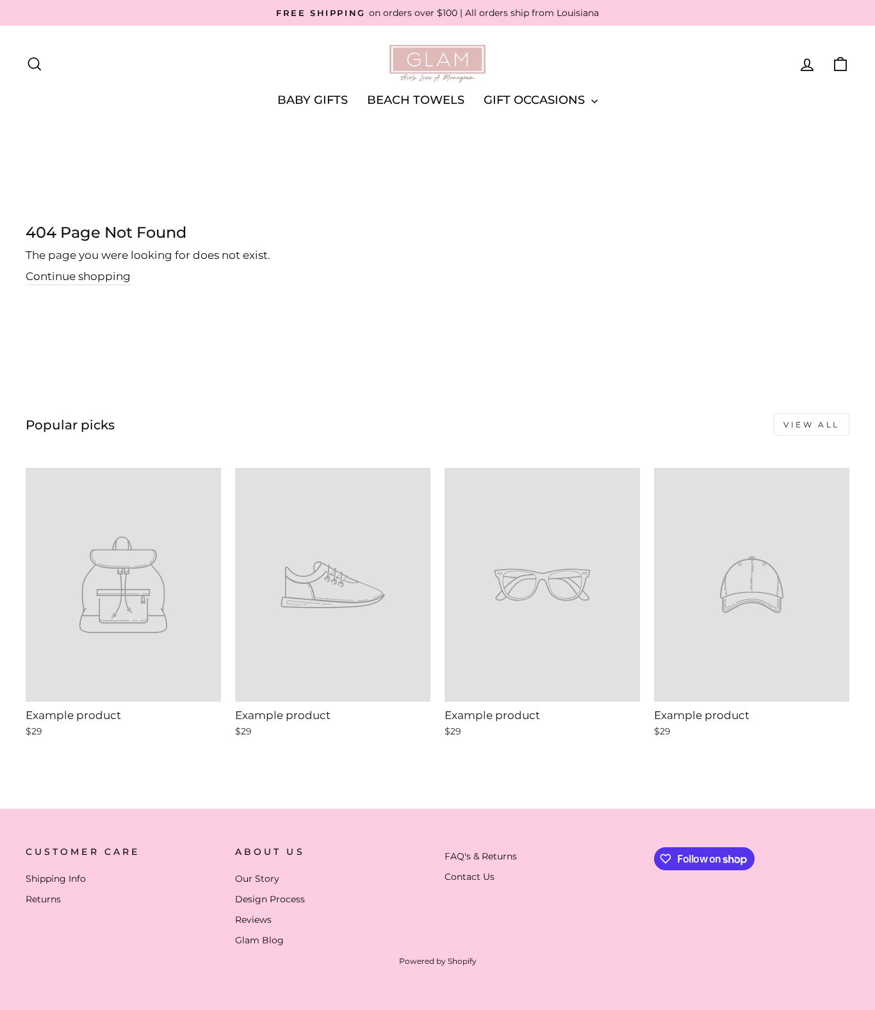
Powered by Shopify (438, 961)
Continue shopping (78, 276)
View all (811, 424)
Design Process (270, 899)
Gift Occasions (536, 100)
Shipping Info (56, 878)
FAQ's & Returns (481, 856)
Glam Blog (259, 940)
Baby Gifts (312, 100)
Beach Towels (415, 100)
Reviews (253, 919)
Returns (43, 899)
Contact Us (470, 876)
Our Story (257, 878)
